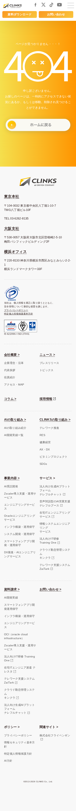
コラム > (10, 398)
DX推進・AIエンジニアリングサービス (20, 554)
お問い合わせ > (50, 589)
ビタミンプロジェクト (54, 456)
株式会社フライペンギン (55, 735)
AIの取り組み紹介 (15, 427)
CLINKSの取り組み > (55, 419)
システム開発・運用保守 (19, 534)
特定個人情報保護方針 (18, 753)
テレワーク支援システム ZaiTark (19, 680)
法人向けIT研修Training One (49, 540)
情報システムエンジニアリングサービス (55, 527)
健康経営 (45, 442)
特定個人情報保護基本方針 (18, 313)
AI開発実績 (11, 597)
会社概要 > (11, 354)
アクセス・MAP (14, 384)
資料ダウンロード (20, 14)
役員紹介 (9, 377)
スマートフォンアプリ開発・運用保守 (19, 543)
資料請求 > (11, 589)
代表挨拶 (9, 370)
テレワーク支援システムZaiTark (55, 567)
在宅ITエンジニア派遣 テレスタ (20, 669)
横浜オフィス (15, 252)
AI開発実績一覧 (14, 435)
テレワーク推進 (49, 427)
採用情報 (46, 398)
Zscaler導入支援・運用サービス (20, 495)
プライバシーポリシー (16, 310)
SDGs (43, 463)
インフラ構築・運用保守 (19, 526)
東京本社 (11, 196)
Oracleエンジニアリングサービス (19, 517)
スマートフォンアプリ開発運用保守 (19, 606)
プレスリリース (49, 363)
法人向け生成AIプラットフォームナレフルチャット (55, 490)
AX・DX (45, 449)
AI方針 (8, 760)
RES (42, 435)
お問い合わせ (56, 14)
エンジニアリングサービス (19, 506)
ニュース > (47, 354)
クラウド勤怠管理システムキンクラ (55, 553)
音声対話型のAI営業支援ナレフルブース (55, 503)
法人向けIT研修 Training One (19, 658)
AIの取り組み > (15, 419)
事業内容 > (11, 478)
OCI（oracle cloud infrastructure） (16, 636)
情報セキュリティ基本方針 (19, 744)
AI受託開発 (11, 486)
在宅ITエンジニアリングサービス (55, 514)
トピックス (47, 370)
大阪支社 (11, 228)
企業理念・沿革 (14, 363)
